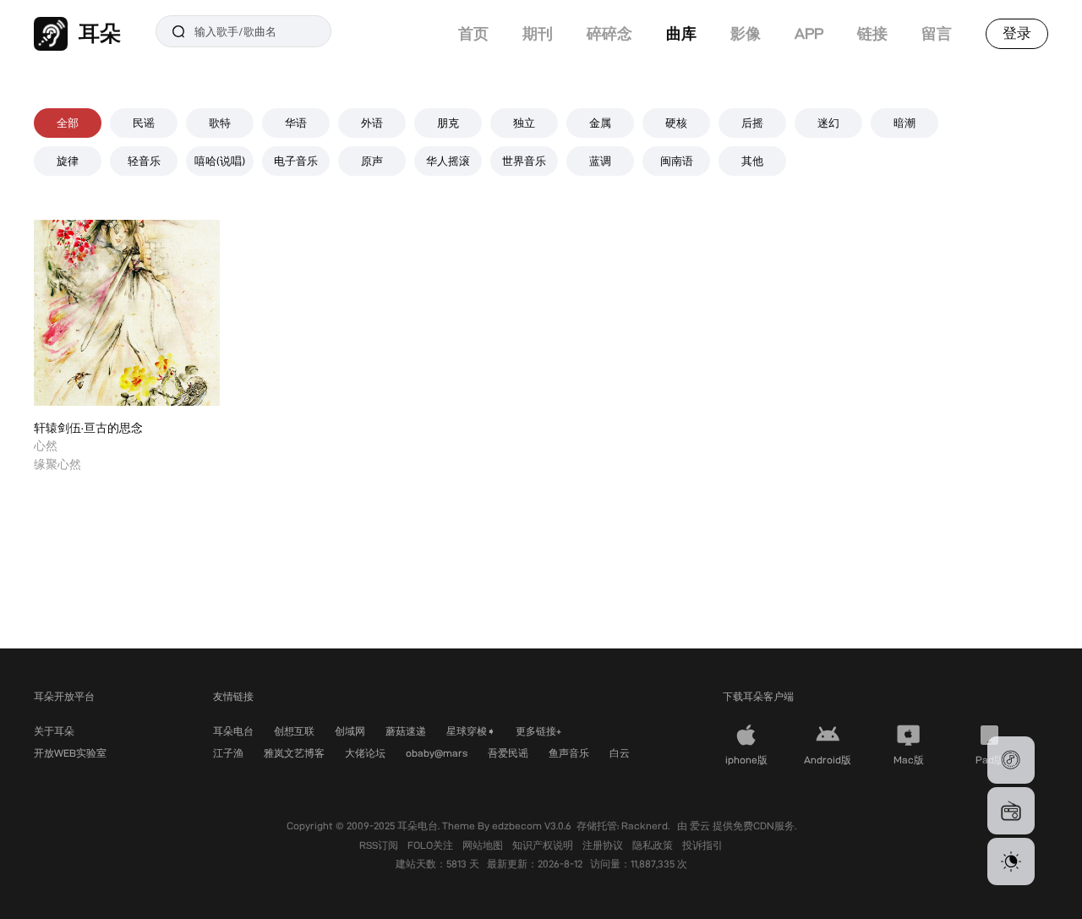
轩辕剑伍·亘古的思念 (88, 428)
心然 (45, 445)
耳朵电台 (233, 730)
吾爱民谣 (508, 752)
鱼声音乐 (569, 752)
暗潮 (904, 123)
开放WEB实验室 (70, 752)
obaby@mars (436, 752)
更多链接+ (538, 730)
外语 (372, 123)
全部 (68, 123)
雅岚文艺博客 (294, 752)
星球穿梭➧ (470, 730)
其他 (752, 161)
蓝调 (600, 161)
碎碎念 (609, 33)
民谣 (144, 123)
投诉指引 (702, 845)
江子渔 (228, 752)
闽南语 (676, 161)
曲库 (681, 33)
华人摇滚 (448, 161)
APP (809, 33)
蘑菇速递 (405, 730)
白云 (619, 752)
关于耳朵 (54, 730)
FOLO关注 (431, 845)
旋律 (68, 161)
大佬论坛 (365, 752)
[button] (1011, 760)
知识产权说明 (544, 845)
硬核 (676, 123)
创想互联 (294, 730)
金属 (600, 123)
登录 (1017, 33)
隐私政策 (653, 845)
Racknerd (644, 825)
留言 (936, 33)
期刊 (537, 33)
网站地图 (483, 845)
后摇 (752, 123)
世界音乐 (524, 161)
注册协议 (604, 845)
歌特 (220, 123)
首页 (473, 33)
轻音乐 (144, 161)
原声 (372, 161)
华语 (296, 123)
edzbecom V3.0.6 (531, 825)
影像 (745, 33)
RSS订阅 (380, 845)
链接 (872, 33)
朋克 (448, 123)
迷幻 (828, 123)
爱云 (701, 825)
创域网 (350, 730)
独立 (524, 123)
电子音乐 (296, 161)
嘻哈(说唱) (219, 161)
